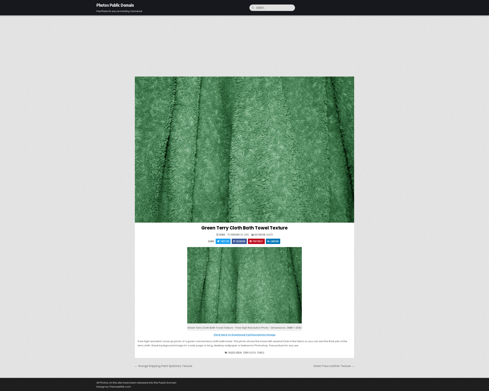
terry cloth (249, 352)
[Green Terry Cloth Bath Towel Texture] (244, 323)
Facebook (240, 241)
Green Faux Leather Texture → (333, 366)
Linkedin (274, 241)
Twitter (224, 241)
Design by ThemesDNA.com (113, 387)
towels (260, 352)
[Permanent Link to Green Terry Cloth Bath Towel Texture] (244, 150)
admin (222, 234)
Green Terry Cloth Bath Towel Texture (244, 228)
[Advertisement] (244, 44)
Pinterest (258, 241)
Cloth (269, 234)
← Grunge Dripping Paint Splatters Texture (163, 366)
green (239, 352)
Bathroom (260, 234)
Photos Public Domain (115, 5)
